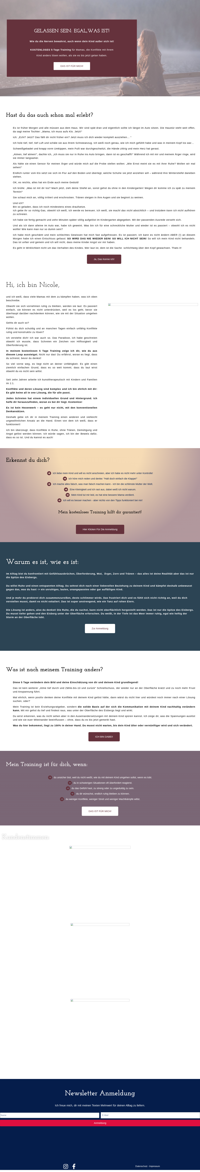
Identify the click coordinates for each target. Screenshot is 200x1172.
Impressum (154, 1166)
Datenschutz (141, 1166)
